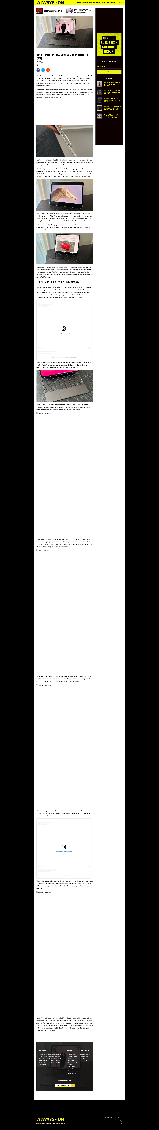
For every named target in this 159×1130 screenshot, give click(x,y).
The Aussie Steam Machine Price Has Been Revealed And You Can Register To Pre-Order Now (112, 108)
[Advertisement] (64, 111)
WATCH (98, 2)
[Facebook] (116, 2)
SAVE (107, 2)
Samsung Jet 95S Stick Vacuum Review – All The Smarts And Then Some (112, 84)
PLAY (90, 2)
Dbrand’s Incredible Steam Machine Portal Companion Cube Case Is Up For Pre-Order (112, 116)
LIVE (94, 2)
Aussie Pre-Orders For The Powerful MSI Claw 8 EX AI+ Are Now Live (112, 100)
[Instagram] (120, 2)
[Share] (38, 70)
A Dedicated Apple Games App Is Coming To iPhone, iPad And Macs (53, 10)
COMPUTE (85, 2)
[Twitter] (118, 2)
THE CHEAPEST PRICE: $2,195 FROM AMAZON (57, 282)
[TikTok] (122, 2)
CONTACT (112, 2)
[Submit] (48, 70)
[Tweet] (43, 70)
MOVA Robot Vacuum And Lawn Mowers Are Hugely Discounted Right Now (112, 92)
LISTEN (103, 2)
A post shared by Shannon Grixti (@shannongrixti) (64, 357)
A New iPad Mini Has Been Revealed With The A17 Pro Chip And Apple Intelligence (82, 11)
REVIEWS (79, 2)
